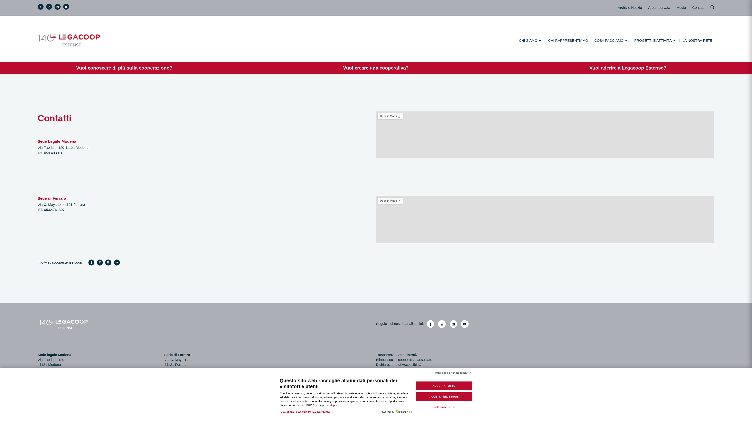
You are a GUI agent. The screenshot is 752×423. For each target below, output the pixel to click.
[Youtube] (66, 7)
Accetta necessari (444, 396)
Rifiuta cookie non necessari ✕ (452, 372)
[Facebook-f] (41, 7)
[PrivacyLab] (403, 412)
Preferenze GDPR (444, 407)
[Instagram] (49, 7)
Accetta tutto (444, 385)
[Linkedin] (57, 7)
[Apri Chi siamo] (540, 40)
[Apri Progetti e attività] (674, 40)
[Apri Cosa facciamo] (626, 40)
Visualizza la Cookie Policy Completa (305, 411)
